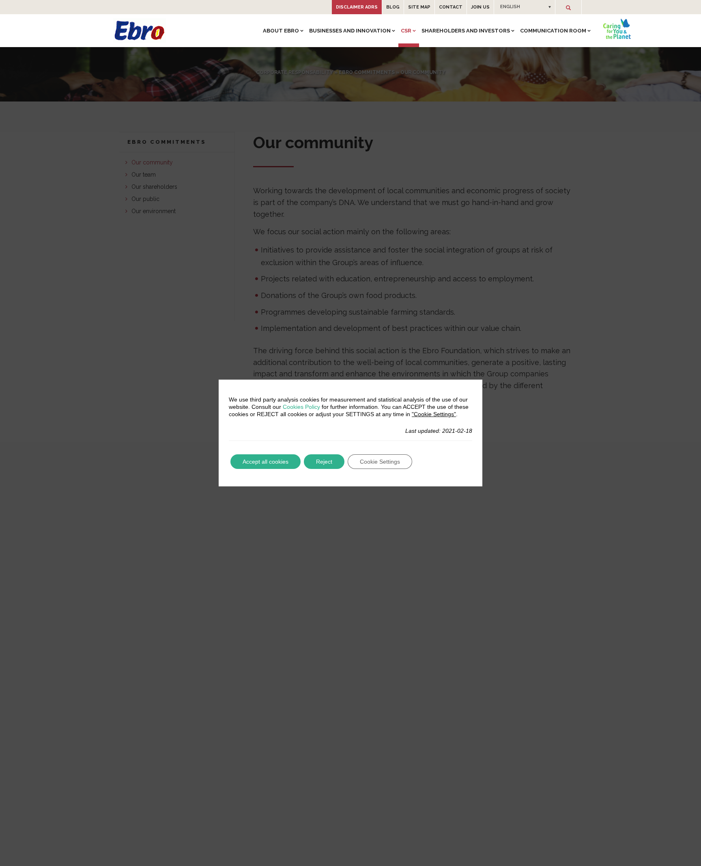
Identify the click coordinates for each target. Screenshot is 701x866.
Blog (393, 7)
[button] (524, 7)
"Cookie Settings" (434, 414)
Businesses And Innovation (350, 31)
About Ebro (281, 31)
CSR (406, 31)
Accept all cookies (265, 461)
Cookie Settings (380, 461)
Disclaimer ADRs (357, 7)
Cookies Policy (301, 407)
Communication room (553, 31)
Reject (324, 461)
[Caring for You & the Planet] (617, 29)
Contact (450, 7)
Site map (419, 7)
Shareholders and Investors (465, 31)
